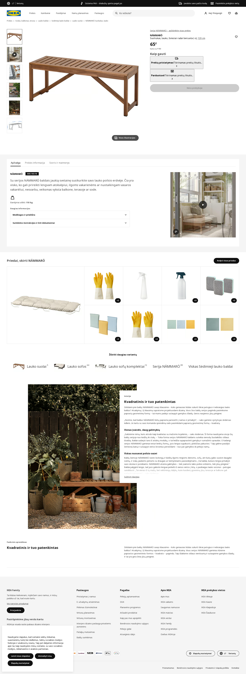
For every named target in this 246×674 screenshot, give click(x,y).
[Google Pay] (116, 653)
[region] (84, 86)
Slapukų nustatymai (20, 663)
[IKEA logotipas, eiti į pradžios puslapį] (14, 13)
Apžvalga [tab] (15, 162)
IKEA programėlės (169, 629)
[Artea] (98, 653)
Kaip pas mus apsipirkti (130, 618)
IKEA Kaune (206, 602)
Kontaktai (235, 668)
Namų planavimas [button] (80, 13)
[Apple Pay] (107, 653)
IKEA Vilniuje (207, 596)
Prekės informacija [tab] (35, 162)
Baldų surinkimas (84, 637)
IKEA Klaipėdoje (208, 607)
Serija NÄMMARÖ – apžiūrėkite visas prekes (170, 30)
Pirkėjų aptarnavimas (130, 596)
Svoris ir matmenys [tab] (59, 162)
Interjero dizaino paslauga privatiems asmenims (94, 625)
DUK (122, 602)
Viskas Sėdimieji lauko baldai (210, 366)
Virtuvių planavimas (86, 612)
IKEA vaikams (167, 602)
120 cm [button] (201, 38)
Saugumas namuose (170, 607)
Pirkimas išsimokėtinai (87, 607)
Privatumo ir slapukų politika (217, 668)
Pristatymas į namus (86, 596)
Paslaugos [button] (99, 13)
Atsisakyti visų (45, 656)
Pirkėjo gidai (125, 629)
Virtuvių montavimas (86, 618)
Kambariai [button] (45, 13)
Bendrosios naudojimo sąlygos (134, 623)
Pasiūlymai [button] (61, 13)
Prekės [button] (32, 13)
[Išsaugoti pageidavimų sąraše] (236, 37)
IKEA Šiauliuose (208, 612)
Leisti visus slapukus (20, 656)
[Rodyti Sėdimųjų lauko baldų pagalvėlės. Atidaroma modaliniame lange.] (45, 305)
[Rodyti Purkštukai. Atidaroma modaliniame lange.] (142, 286)
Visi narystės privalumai (17, 603)
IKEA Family (166, 623)
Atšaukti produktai (128, 612)
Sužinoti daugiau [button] (131, 476)
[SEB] (90, 653)
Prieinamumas (168, 668)
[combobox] (152, 13)
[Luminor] (81, 653)
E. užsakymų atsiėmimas (88, 602)
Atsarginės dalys (127, 634)
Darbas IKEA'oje (168, 634)
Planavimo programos (130, 607)
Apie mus (165, 596)
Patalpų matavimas (86, 632)
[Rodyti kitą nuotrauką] (135, 86)
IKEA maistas (167, 612)
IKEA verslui (166, 618)
